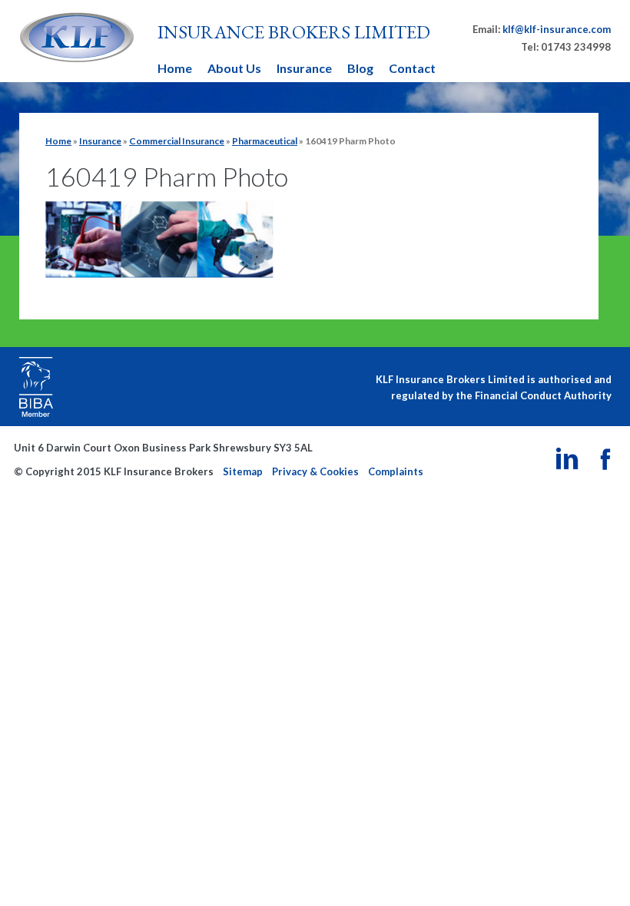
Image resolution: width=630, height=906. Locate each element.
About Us (234, 68)
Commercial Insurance (176, 141)
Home (175, 68)
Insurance (304, 68)
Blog (360, 68)
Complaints (395, 471)
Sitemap (243, 471)
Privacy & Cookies (315, 471)
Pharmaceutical (264, 141)
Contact (412, 68)
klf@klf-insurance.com (556, 29)
